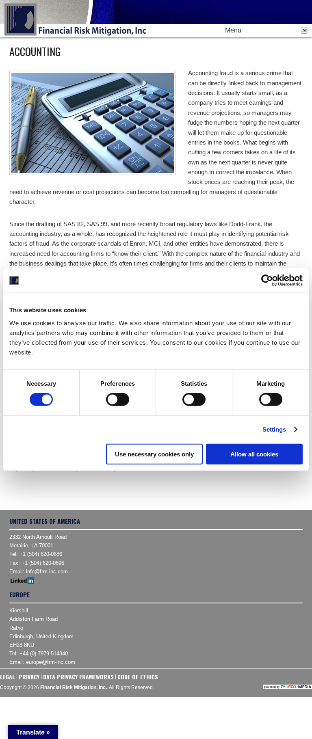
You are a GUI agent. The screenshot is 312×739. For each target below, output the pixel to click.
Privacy (29, 676)
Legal (7, 676)
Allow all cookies (254, 453)
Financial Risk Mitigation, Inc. (75, 19)
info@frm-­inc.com (47, 571)
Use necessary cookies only (154, 453)
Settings (274, 429)
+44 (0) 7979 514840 (44, 653)
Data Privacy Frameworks (78, 676)
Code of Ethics (137, 676)
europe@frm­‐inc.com (50, 662)
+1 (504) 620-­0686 (41, 554)
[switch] (117, 399)
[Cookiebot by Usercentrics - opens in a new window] (267, 280)
